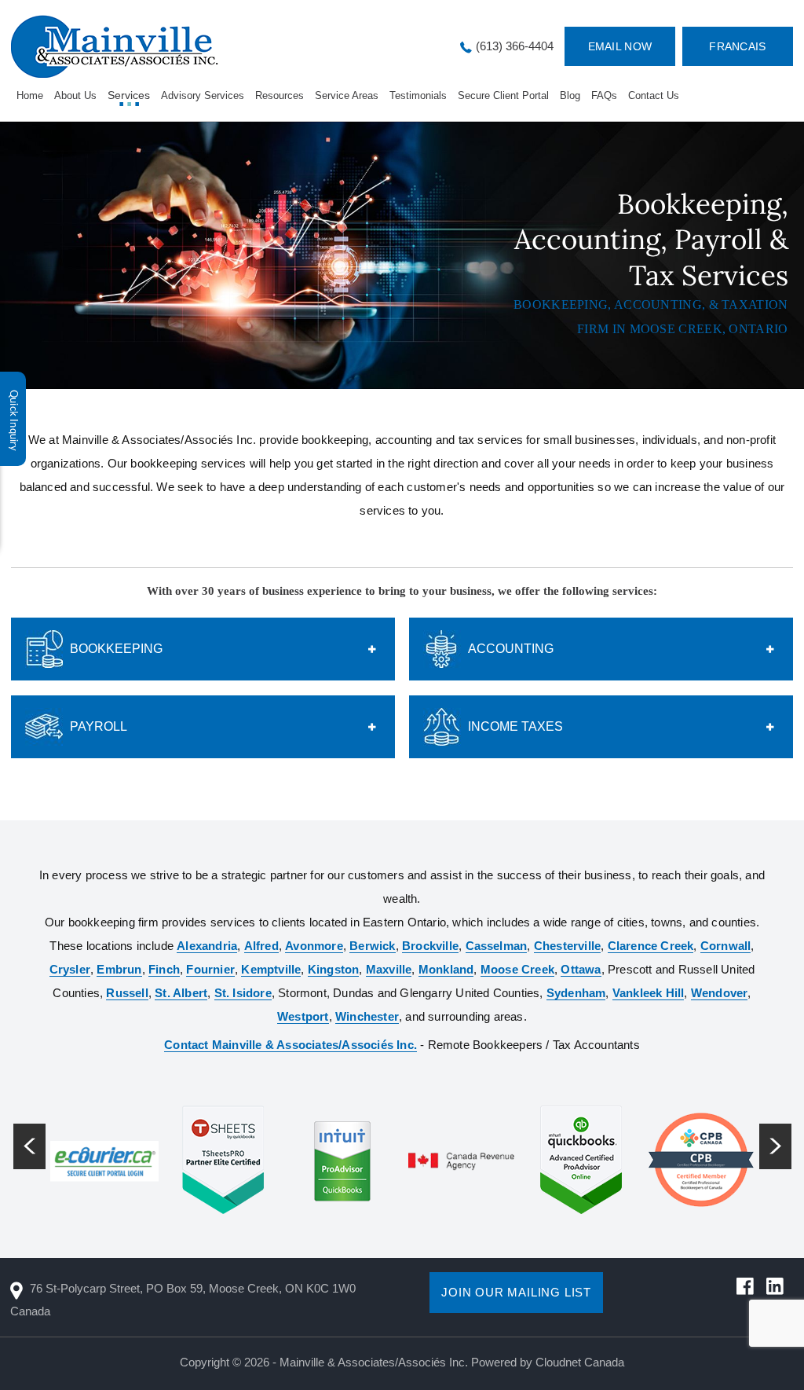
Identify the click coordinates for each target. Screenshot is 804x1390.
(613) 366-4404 (515, 46)
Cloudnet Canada (579, 1362)
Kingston (334, 969)
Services (129, 95)
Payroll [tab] (98, 726)
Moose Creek (517, 969)
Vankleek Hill (648, 992)
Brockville (430, 945)
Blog (570, 95)
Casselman (497, 945)
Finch (164, 969)
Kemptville (271, 969)
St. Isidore (243, 992)
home (29, 95)
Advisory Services (202, 95)
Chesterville (567, 945)
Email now (620, 46)
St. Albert (181, 992)
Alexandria (207, 945)
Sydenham (576, 992)
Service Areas (346, 95)
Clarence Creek (651, 945)
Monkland (446, 969)
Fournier (210, 969)
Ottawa (581, 969)
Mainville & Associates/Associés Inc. (374, 1362)
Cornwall (725, 945)
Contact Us (653, 95)
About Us (75, 95)
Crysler (69, 969)
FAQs (604, 95)
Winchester (367, 1016)
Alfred (261, 945)
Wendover (719, 992)
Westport (303, 1016)
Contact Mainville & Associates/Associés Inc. (290, 1044)
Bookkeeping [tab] (116, 648)
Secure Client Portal (503, 95)
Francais (737, 46)
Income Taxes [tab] (515, 726)
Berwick (372, 945)
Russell (127, 992)
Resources (279, 95)
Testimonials (418, 95)
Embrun (119, 969)
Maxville (389, 969)
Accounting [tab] (511, 648)
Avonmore (314, 945)
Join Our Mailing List (516, 1292)
